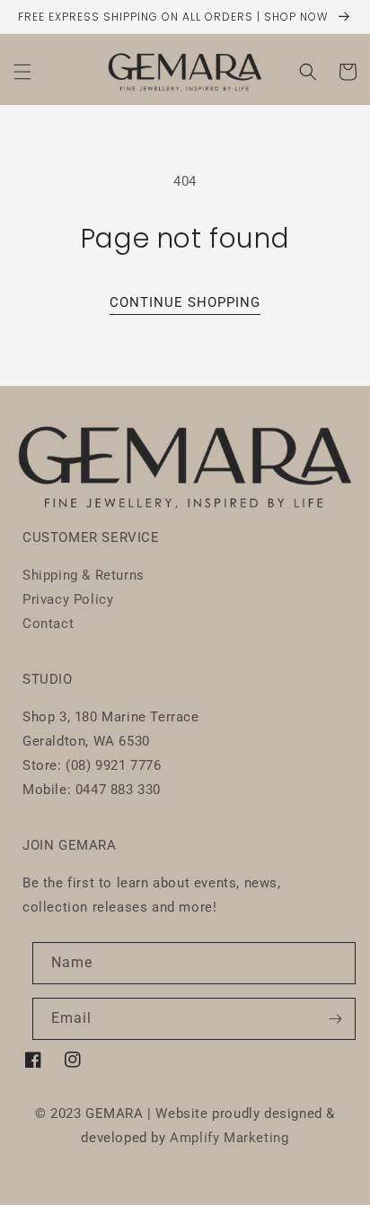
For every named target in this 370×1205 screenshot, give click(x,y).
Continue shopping (185, 302)
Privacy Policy (67, 599)
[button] (22, 72)
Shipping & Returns (83, 575)
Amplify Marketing (229, 1138)
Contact (48, 624)
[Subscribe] (335, 1019)
